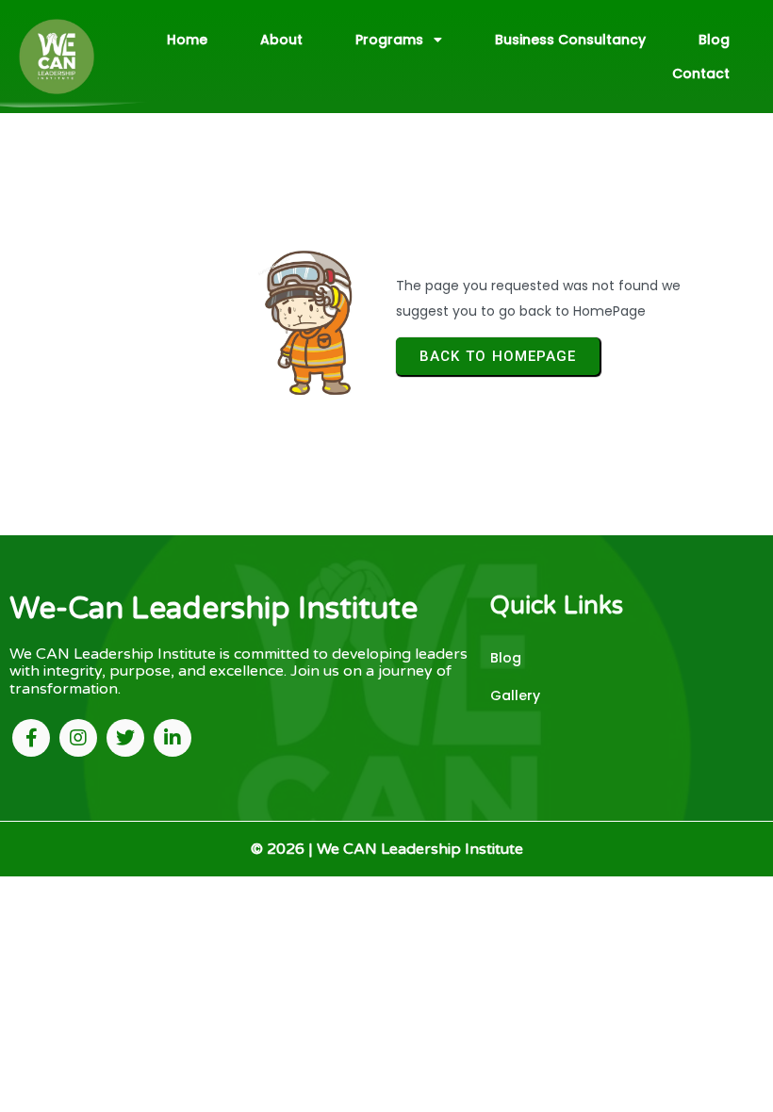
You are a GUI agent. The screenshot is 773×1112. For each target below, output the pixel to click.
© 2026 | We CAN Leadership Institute (387, 849)
